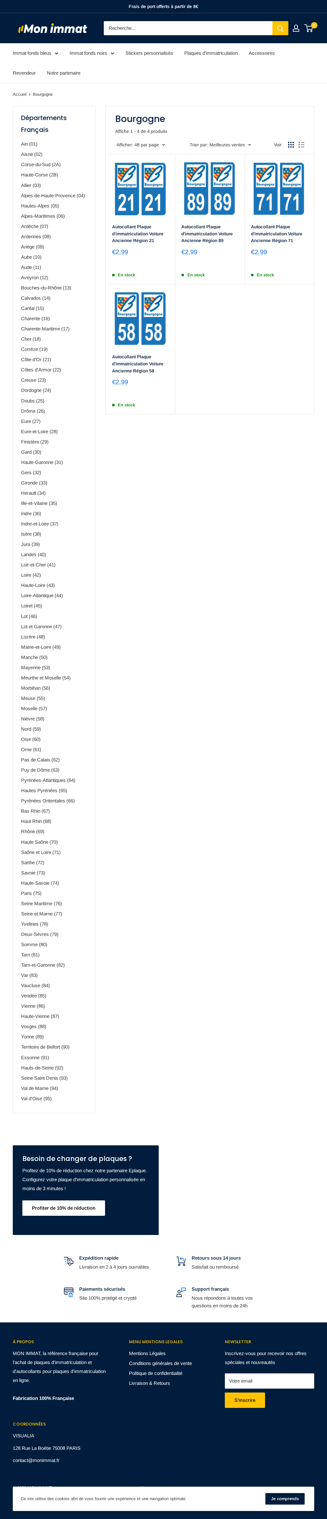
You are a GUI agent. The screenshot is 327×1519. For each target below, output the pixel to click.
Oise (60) (31, 739)
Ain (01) (29, 144)
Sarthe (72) (32, 862)
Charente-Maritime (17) (45, 328)
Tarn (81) (30, 954)
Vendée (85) (33, 995)
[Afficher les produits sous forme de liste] (301, 145)
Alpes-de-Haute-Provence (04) (53, 195)
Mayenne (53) (35, 667)
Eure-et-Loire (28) (39, 431)
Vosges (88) (33, 1026)
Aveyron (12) (34, 277)
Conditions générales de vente (160, 1363)
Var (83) (29, 975)
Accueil (20, 94)
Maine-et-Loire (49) (41, 647)
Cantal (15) (32, 308)
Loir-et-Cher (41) (38, 564)
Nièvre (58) (32, 718)
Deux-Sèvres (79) (39, 934)
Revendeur (24, 73)
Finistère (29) (35, 441)
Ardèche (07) (34, 226)
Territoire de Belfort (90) (45, 1047)
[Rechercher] (280, 28)
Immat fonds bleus (32, 53)
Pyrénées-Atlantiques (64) (48, 780)
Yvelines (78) (34, 924)
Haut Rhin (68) (36, 821)
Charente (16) (35, 318)
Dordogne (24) (36, 390)
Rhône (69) (32, 831)
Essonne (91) (35, 1057)
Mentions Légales (147, 1353)
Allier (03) (31, 185)
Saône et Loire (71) (41, 852)
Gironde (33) (34, 482)
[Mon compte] (296, 28)
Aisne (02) (31, 154)
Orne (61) (31, 749)
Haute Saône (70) (39, 842)
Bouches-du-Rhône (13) (46, 287)
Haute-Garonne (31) (42, 462)
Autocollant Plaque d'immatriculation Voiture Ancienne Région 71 (276, 233)
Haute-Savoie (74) (40, 883)
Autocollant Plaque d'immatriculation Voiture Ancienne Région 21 (138, 233)
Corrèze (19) (34, 349)
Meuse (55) (33, 698)
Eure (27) (31, 421)
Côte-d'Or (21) (36, 359)
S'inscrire (244, 1400)
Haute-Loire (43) (38, 585)
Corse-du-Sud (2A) (41, 164)
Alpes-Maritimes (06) (43, 216)
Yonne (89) (32, 1036)
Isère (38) (31, 534)
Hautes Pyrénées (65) (44, 790)
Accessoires (262, 53)
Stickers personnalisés (149, 53)
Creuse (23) (33, 380)
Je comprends (285, 1498)
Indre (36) (31, 513)
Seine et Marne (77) (41, 913)
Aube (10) (31, 257)
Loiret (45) (31, 605)
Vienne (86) (33, 1006)
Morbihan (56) (35, 688)
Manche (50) (34, 657)
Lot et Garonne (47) (41, 626)
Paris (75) (31, 893)
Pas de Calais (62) (40, 759)
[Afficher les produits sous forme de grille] (291, 145)
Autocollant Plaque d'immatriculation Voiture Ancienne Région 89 (207, 233)
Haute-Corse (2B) (39, 174)
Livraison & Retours (149, 1383)
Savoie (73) (33, 872)
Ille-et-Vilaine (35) (39, 503)
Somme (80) (34, 944)
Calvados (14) (35, 298)
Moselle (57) (34, 708)
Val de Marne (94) (39, 1088)
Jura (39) (30, 544)
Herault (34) (33, 493)
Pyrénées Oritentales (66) (48, 800)
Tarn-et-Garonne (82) (43, 965)
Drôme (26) (33, 411)
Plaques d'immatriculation (211, 53)
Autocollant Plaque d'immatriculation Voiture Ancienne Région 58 (138, 363)
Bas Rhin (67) (35, 811)
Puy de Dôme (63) (40, 770)
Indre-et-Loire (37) (39, 523)
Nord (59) (31, 729)
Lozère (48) (33, 636)
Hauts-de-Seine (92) (42, 1067)
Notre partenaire (63, 73)
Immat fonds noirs (88, 53)
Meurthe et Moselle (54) (46, 677)
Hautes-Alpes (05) (40, 205)
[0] (309, 28)
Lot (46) (29, 616)
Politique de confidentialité (155, 1373)
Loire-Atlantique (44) (42, 595)
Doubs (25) (32, 400)
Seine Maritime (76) (41, 903)
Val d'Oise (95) (36, 1098)
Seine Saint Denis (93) (44, 1078)
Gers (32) (31, 472)
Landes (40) (33, 554)
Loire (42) (31, 575)
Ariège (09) (32, 246)
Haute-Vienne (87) (40, 1016)
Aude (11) (31, 267)
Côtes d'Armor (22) (41, 369)
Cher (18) (31, 339)
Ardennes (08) (36, 236)
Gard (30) (31, 452)
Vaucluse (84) (35, 985)
